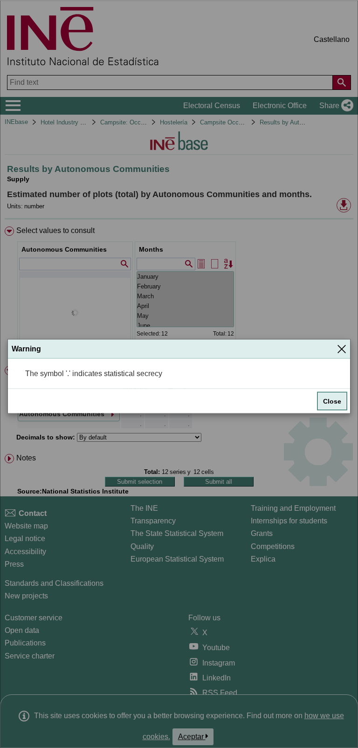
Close (332, 401)
